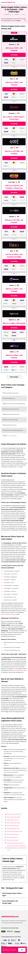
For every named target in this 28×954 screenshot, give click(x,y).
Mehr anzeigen (14, 377)
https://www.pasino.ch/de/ (13, 829)
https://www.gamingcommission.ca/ (15, 843)
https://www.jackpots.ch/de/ (13, 823)
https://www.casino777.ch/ (13, 820)
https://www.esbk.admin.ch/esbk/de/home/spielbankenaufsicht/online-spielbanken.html (16, 848)
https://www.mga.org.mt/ (13, 840)
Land (2, 517)
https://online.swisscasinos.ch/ (14, 814)
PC (17, 467)
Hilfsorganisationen (18, 670)
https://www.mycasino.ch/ (13, 826)
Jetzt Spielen (14, 55)
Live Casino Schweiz (12, 436)
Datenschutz (15, 758)
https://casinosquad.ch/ (12, 837)
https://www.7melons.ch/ (12, 834)
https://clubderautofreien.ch (8, 614)
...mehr (25, 21)
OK (22, 950)
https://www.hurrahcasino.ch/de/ (14, 831)
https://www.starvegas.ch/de (13, 817)
